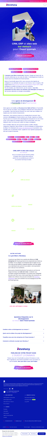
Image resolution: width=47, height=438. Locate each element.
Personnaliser (25, 433)
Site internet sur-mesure (9, 401)
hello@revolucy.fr (18, 420)
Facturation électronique (30, 397)
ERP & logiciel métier (8, 399)
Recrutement (6, 413)
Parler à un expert (24, 56)
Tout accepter (41, 433)
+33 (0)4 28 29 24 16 (8, 420)
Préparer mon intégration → (9, 1)
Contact (5, 417)
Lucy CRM (27, 401)
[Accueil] (11, 5)
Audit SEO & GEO (30, 399)
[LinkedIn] (10, 389)
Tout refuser (33, 433)
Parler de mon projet (23, 243)
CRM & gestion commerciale (9, 397)
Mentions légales (27, 427)
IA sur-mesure (6, 403)
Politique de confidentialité (7, 436)
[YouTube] (12, 389)
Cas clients (6, 411)
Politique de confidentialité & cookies (37, 427)
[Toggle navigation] (45, 4)
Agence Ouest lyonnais (8, 415)
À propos (5, 409)
